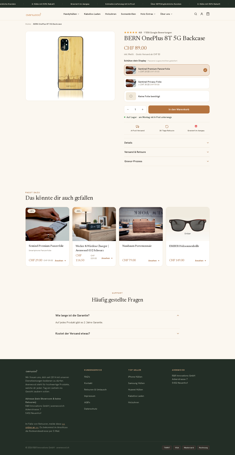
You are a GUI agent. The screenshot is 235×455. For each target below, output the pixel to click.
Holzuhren (110, 13)
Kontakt (88, 383)
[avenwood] (33, 13)
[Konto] (201, 14)
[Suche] (195, 14)
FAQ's (87, 376)
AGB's (87, 402)
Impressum (89, 396)
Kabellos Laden (92, 13)
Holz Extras (147, 13)
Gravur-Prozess (133, 161)
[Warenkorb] (208, 14)
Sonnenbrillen (128, 13)
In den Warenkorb (179, 109)
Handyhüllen (70, 13)
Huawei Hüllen (135, 389)
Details (128, 142)
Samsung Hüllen (136, 383)
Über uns (165, 13)
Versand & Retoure (135, 152)
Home (28, 24)
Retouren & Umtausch (95, 389)
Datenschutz (90, 408)
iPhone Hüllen (135, 376)
